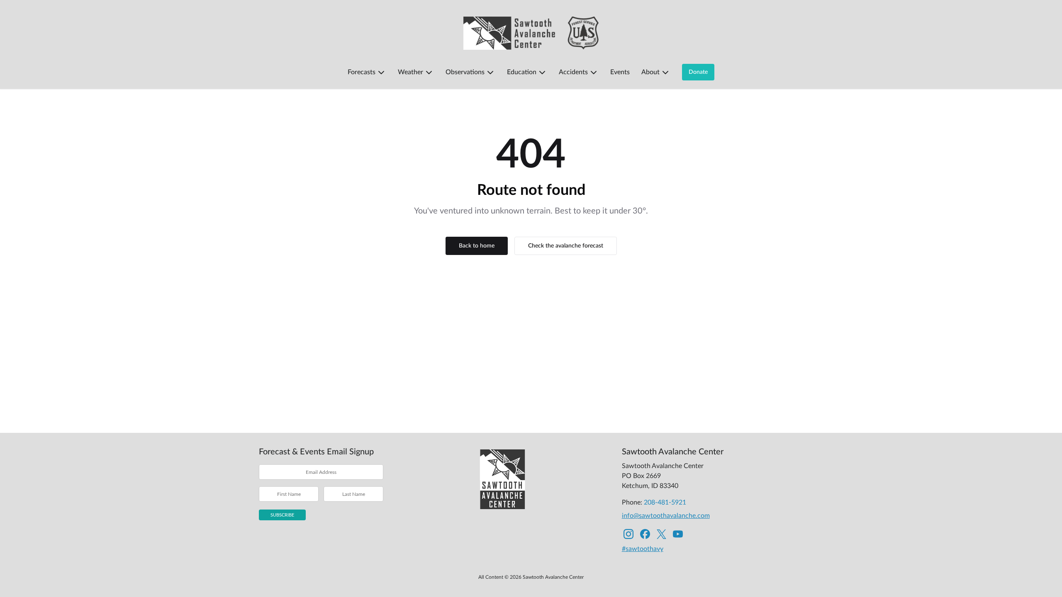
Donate (698, 72)
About (650, 72)
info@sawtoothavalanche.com (666, 515)
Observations (465, 72)
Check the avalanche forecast (565, 246)
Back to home (476, 246)
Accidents (573, 72)
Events (620, 72)
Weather (410, 72)
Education (521, 72)
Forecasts (361, 72)
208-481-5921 (665, 502)
